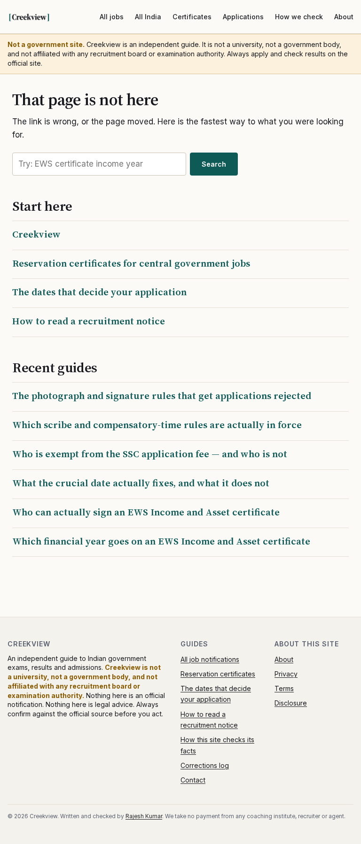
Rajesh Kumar (144, 816)
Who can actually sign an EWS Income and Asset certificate (146, 512)
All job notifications (209, 659)
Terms (284, 688)
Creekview (36, 234)
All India (148, 17)
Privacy (286, 674)
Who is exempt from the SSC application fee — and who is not (149, 453)
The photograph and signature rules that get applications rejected (161, 395)
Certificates (192, 17)
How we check (299, 17)
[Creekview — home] (38, 17)
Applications (243, 17)
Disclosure (291, 703)
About (343, 17)
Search (214, 164)
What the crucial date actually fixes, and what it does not (140, 483)
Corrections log (204, 765)
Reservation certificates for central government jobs (131, 263)
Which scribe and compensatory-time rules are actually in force (157, 424)
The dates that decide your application (99, 292)
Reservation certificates (217, 674)
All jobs (112, 17)
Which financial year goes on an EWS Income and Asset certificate (161, 541)
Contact (192, 780)
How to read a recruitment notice (88, 321)
